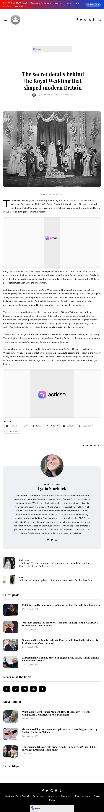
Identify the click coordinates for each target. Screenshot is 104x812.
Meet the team (82, 796)
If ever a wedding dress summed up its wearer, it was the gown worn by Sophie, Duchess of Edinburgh (59, 731)
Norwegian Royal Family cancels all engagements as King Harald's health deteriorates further (60, 659)
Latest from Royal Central (16, 796)
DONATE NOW (93, 5)
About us (52, 796)
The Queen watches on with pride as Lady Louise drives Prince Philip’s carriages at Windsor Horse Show (59, 748)
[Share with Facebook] (83, 445)
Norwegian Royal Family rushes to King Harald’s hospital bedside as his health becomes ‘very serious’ (60, 641)
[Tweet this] (87, 445)
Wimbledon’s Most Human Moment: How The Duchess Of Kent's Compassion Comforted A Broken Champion (56, 713)
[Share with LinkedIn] (91, 445)
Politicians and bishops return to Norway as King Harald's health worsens (61, 605)
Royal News (39, 796)
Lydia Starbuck (46, 95)
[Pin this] (95, 445)
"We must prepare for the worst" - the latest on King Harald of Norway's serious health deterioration (60, 624)
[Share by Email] (99, 445)
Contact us (66, 796)
